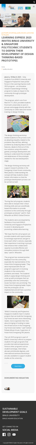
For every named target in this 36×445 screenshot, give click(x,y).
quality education (7, 69)
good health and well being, (9, 33)
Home (3, 67)
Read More (18, 366)
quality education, (22, 33)
